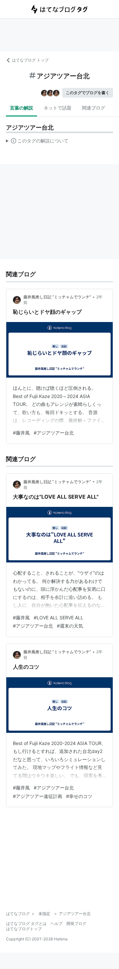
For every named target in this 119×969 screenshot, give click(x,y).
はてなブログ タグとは (26, 923)
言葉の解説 (21, 108)
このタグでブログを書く (87, 92)
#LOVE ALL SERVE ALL (58, 617)
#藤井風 (21, 432)
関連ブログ (93, 108)
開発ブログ (76, 923)
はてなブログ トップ (30, 60)
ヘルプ (56, 923)
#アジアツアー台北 (54, 432)
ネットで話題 (57, 108)
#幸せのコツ (79, 796)
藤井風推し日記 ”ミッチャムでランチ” (57, 296)
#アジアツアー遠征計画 (37, 796)
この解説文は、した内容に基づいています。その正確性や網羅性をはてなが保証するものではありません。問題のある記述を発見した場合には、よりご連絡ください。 (37, 142)
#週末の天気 (70, 626)
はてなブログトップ (24, 928)
